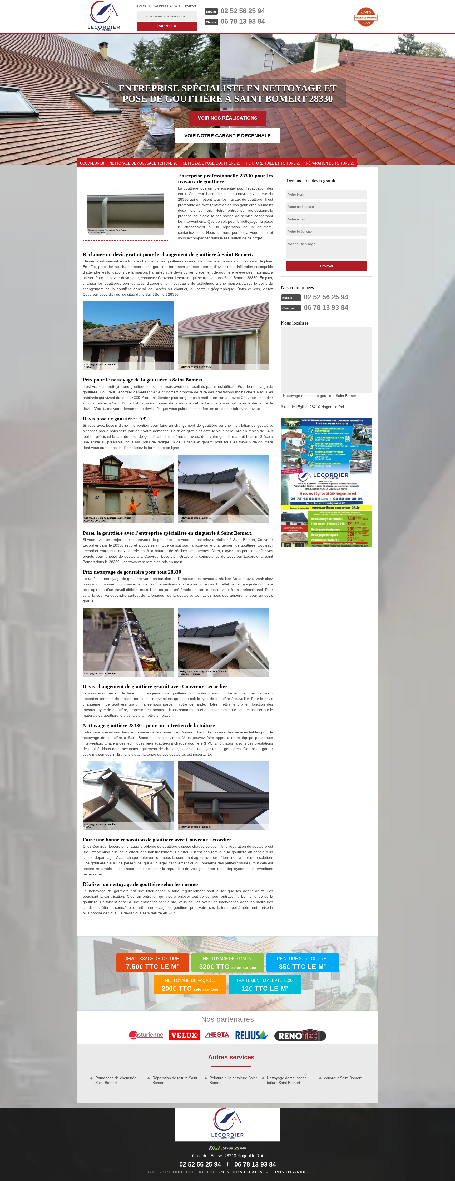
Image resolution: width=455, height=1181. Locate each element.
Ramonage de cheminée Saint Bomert (115, 1080)
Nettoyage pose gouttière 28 (211, 163)
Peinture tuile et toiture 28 (273, 163)
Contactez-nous (289, 1172)
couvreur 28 (92, 163)
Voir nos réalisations (227, 118)
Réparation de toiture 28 (330, 163)
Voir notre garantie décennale (227, 135)
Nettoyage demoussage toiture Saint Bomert (287, 1080)
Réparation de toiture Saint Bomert (174, 1080)
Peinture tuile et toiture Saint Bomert (233, 1080)
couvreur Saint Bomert (343, 1078)
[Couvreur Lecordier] (103, 16)
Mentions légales (242, 1172)
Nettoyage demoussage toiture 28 (143, 163)
